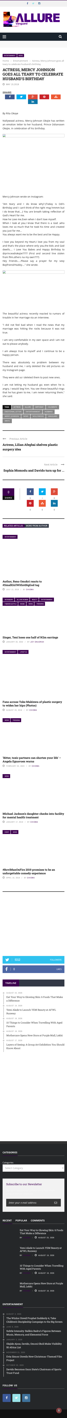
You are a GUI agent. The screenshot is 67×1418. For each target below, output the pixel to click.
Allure (28, 407)
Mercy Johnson (12, 416)
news (25, 416)
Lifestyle (23, 652)
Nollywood (38, 416)
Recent (7, 1220)
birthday (39, 407)
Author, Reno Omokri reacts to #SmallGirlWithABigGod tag (22, 583)
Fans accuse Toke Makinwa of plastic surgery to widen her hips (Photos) (32, 703)
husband (49, 411)
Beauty (34, 599)
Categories (8, 1162)
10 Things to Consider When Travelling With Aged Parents (41, 1267)
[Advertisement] (33, 925)
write (7, 421)
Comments (38, 1220)
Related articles (13, 525)
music (22, 604)
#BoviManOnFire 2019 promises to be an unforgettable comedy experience (29, 871)
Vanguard (52, 416)
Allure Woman (22, 599)
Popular (21, 1220)
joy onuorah (37, 642)
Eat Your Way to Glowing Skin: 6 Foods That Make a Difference (41, 1232)
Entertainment (9, 55)
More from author (36, 525)
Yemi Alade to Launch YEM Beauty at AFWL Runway (41, 1249)
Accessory (9, 599)
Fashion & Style (10, 604)
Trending (40, 604)
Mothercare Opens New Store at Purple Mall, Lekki (41, 1285)
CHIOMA (30, 589)
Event (7, 832)
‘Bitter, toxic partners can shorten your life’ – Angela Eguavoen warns (32, 759)
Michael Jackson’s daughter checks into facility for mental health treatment (33, 815)
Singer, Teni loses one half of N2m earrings (30, 637)
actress (17, 407)
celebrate (52, 407)
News (21, 55)
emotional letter (13, 411)
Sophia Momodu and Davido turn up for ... (33, 470)
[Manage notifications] (59, 1410)
